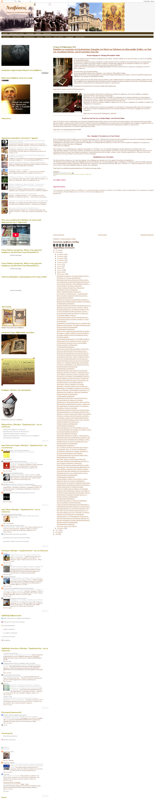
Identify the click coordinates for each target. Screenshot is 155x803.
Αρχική (5, 33)
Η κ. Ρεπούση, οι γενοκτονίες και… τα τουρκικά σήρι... (72, 294)
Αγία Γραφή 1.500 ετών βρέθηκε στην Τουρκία (70, 384)
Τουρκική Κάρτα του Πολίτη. (65, 297)
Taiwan (5, 725)
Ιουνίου (59, 266)
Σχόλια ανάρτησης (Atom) (68, 239)
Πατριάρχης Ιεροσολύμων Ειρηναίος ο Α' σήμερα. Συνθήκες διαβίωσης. (27, 162)
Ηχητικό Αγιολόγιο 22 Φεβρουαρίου (67, 475)
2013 (57, 250)
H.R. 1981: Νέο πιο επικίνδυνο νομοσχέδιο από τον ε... (73, 510)
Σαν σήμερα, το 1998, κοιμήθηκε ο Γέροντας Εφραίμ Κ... (73, 333)
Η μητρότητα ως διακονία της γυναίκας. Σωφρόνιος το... (73, 451)
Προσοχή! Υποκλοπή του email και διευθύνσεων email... (73, 465)
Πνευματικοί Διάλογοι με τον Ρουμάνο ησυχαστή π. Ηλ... (73, 309)
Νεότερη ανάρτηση (58, 235)
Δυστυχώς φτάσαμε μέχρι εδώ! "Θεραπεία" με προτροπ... (73, 512)
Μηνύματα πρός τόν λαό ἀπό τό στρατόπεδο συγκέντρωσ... (74, 483)
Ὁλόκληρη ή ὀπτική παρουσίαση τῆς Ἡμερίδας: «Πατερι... (73, 493)
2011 (57, 530)
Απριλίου (60, 270)
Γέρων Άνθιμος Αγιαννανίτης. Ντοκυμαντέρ (69, 463)
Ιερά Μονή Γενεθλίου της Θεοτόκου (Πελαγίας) (16, 541)
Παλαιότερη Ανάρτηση (147, 235)
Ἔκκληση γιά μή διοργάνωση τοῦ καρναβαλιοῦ (70, 514)
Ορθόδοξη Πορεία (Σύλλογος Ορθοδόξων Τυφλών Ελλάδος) (19, 663)
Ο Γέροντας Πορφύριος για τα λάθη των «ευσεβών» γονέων (74, 429)
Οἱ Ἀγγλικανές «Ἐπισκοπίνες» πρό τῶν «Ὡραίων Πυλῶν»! (24, 148)
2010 (57, 532)
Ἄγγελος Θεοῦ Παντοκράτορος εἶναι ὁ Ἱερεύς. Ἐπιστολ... (73, 420)
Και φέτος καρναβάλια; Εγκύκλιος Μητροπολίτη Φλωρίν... (73, 520)
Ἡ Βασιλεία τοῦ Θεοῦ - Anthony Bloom (13, 527)
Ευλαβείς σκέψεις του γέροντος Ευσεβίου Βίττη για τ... (72, 441)
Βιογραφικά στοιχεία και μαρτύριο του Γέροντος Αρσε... (73, 280)
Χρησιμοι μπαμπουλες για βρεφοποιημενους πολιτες (17, 654)
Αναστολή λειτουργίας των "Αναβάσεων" (19, 169)
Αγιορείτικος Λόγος (8, 751)
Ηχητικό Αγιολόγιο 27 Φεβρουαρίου (67, 345)
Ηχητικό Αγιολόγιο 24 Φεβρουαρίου (67, 424)
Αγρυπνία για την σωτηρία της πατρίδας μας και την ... (72, 495)
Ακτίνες (5, 553)
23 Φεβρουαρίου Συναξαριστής (66, 445)
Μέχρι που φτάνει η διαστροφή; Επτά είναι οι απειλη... (72, 295)
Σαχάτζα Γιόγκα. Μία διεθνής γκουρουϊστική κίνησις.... (72, 398)
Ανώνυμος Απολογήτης (9, 739)
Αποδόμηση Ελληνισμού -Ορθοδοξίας (66, 174)
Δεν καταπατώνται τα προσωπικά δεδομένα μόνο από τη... (73, 282)
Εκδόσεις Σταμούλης (8, 629)
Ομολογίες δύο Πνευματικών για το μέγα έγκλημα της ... (73, 353)
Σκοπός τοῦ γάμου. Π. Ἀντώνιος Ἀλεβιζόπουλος (70, 481)
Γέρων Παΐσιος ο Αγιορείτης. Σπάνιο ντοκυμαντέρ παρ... (73, 374)
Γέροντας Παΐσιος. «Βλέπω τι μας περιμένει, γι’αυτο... (72, 479)
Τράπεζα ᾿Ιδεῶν (7, 696)
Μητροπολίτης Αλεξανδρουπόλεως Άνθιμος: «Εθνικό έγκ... (74, 404)
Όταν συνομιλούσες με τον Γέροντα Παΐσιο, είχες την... (73, 428)
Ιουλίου (59, 264)
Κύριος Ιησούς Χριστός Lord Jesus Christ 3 (15, 598)
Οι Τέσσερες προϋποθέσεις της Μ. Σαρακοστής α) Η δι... (73, 364)
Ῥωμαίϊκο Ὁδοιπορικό (9, 576)
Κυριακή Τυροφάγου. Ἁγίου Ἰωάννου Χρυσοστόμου (72, 370)
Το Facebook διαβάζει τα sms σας (66, 315)
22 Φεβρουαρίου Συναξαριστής (66, 477)
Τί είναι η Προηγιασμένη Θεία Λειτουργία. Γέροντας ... (72, 311)
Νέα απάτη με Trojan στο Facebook (67, 408)
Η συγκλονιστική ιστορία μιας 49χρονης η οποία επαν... (73, 313)
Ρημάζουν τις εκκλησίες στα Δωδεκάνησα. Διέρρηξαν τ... (73, 299)
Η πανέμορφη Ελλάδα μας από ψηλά (67, 431)
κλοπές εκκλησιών (80, 174)
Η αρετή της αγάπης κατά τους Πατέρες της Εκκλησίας (72, 489)
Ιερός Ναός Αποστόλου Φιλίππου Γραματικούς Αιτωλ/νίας (19, 492)
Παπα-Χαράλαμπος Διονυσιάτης (66, 457)
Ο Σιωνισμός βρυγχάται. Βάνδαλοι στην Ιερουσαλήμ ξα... (73, 471)
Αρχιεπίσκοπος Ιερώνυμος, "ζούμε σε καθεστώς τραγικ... (73, 357)
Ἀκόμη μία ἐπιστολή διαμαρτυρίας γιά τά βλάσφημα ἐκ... (73, 504)
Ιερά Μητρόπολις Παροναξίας (11, 437)
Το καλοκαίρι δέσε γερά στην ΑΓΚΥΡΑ (13, 676)
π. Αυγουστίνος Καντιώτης (10, 653)
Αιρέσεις (38, 33)
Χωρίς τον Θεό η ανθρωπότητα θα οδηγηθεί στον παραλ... (73, 331)
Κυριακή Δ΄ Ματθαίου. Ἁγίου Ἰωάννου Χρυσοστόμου (23, 193)
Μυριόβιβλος (6, 640)
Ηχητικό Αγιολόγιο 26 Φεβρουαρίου (67, 366)
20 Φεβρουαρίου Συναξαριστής (66, 524)
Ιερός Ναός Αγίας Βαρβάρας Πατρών (13, 473)
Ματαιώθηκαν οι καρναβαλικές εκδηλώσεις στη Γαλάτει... (73, 388)
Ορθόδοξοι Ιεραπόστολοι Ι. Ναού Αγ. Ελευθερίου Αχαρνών (19, 484)
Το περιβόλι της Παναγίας (10, 633)
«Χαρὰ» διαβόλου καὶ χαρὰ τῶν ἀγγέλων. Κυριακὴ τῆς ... (73, 378)
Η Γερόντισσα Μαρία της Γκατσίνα (67, 433)
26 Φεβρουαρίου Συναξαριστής (66, 368)
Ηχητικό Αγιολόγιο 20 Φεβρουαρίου (67, 522)
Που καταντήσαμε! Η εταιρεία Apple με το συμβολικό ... (73, 406)
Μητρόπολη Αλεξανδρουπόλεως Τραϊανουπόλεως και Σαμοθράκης (21, 435)
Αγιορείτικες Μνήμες (9, 762)
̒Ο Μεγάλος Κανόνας (63, 337)
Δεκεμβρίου (60, 254)
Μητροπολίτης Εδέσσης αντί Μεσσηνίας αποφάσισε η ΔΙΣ (73, 437)
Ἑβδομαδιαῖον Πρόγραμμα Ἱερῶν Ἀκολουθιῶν (22, 452)
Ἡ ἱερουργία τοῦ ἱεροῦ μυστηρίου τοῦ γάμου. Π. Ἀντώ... (73, 319)
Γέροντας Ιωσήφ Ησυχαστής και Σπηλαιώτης (69, 453)
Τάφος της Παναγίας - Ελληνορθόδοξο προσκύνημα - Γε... (73, 390)
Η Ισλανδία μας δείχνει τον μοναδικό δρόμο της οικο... (72, 473)
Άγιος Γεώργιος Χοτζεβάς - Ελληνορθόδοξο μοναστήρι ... (73, 284)
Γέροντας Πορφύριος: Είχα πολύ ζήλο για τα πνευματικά (73, 361)
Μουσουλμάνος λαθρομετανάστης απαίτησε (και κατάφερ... (74, 301)
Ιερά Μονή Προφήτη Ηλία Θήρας (12, 514)
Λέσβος (87, 174)
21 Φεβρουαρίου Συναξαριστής (66, 498)
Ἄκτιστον (5, 683)
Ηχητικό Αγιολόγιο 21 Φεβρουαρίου (67, 496)
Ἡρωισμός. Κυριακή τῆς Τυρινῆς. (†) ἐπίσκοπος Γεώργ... (73, 372)
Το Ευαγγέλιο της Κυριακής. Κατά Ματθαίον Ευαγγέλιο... (73, 376)
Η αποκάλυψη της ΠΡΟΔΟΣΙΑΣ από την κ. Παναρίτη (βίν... (74, 323)
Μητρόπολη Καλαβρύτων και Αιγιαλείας (14, 429)
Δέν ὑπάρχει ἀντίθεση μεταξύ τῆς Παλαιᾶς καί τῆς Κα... (72, 335)
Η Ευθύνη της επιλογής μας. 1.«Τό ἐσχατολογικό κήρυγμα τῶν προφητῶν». (28, 177)
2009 (57, 534)
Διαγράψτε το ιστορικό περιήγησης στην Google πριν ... (73, 386)
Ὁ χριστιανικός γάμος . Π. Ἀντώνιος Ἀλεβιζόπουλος (72, 449)
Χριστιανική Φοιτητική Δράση (11, 675)
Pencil (54, 175)
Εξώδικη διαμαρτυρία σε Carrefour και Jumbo (70, 487)
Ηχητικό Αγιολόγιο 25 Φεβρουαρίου (67, 394)
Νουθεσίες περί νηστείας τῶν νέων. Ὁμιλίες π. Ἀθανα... (73, 307)
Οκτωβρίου (60, 258)
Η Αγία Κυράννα (61, 321)
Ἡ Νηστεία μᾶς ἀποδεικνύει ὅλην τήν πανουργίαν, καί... (73, 380)
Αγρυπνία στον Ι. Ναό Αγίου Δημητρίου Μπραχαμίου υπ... (73, 467)
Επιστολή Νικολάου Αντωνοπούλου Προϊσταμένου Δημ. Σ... (74, 305)
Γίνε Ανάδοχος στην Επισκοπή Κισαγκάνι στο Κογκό (17, 485)
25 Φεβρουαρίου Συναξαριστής (66, 396)
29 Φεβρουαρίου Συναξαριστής (66, 303)
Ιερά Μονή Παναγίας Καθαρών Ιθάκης (13, 525)
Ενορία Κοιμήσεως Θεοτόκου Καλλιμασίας (15, 461)
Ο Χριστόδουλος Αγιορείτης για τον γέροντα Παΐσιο (72, 343)
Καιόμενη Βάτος (7, 565)
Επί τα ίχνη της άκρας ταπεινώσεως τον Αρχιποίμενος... (72, 359)
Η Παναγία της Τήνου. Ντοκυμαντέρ (67, 290)
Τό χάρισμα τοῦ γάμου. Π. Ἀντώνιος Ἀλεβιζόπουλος (72, 500)
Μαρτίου (59, 272)
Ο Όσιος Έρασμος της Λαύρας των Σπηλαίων (70, 400)
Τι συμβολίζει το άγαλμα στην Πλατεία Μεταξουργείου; (73, 418)
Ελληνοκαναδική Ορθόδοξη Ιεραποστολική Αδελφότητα (18, 588)
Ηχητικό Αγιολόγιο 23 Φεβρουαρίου (67, 443)
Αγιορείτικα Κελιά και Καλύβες (11, 782)
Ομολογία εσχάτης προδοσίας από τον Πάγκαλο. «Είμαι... (73, 439)
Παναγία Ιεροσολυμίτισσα (10, 736)
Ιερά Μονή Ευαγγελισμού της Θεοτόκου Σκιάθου (16, 537)
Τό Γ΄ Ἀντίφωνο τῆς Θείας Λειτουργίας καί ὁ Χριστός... (73, 447)
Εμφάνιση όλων (45, 440)
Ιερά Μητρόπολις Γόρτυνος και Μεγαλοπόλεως (16, 431)
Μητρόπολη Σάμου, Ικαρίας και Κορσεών (14, 433)
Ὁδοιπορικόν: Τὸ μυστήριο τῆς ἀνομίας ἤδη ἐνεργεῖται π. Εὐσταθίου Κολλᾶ (28, 201)
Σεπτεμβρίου (61, 260)
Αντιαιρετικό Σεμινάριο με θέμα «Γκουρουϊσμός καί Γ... (73, 317)
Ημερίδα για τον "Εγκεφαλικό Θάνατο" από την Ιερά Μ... (73, 402)
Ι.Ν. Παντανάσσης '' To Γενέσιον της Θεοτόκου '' (16, 450)
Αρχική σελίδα (102, 235)
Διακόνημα (6, 774)
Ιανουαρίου (60, 528)
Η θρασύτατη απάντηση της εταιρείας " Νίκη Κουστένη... (73, 435)
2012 (57, 252)
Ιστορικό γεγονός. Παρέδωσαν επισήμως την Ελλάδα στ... (73, 491)
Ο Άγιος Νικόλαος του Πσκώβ (11, 775)
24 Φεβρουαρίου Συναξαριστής (66, 426)
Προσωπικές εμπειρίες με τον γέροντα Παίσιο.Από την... (73, 276)
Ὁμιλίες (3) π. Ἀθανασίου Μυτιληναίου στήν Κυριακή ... (73, 362)
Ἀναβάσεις (16, 7)
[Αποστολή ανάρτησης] (72, 173)
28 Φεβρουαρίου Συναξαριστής (66, 329)
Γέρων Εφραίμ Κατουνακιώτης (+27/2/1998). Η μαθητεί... (73, 339)
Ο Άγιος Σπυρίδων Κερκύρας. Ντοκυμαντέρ (69, 286)
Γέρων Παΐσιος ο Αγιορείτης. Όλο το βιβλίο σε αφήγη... (73, 469)
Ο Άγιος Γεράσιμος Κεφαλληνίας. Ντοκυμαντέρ (70, 288)
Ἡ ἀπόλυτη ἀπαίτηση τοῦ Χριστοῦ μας (68, 422)
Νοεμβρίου (60, 256)
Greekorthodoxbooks (9, 625)
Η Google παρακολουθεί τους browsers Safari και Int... (72, 455)
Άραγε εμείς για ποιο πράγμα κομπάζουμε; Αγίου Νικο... (73, 349)
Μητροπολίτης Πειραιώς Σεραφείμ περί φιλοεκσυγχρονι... (73, 410)
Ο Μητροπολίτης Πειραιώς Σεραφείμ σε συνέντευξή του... (73, 506)
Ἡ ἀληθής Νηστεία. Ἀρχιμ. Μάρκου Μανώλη (70, 382)
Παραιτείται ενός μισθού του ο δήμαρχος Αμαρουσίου (72, 392)
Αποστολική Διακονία (9, 636)
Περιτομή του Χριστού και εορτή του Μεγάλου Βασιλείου (24, 208)
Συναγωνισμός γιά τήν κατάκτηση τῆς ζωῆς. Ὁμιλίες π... (73, 341)
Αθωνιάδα (6, 791)
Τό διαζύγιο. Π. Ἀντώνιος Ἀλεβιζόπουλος (69, 278)
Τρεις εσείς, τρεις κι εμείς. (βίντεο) (67, 526)
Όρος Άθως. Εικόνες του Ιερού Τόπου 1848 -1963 (71, 459)
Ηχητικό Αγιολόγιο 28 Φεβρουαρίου (67, 327)
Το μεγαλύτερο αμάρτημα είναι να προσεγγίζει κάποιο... (73, 355)
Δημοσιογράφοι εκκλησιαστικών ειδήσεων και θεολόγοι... (73, 485)
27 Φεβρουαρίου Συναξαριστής (66, 347)
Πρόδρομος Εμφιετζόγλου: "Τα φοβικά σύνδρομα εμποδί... (74, 325)
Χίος (90, 174)
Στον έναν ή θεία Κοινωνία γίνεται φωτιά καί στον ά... (72, 351)
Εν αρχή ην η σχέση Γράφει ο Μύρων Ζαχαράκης (23, 474)
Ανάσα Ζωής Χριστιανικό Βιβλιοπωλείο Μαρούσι (16, 618)
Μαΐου (59, 268)
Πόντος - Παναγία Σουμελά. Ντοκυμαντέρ (69, 292)
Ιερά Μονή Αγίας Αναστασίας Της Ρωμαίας (15, 534)
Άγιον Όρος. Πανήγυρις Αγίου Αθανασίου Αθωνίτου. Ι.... (73, 461)
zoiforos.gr (56, 171)
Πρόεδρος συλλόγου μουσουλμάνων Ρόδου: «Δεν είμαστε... (74, 414)
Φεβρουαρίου (61, 274)
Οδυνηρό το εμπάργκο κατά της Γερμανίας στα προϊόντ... (73, 416)
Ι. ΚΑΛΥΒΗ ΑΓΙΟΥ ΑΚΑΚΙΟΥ (11, 784)
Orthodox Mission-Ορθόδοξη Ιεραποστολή (14, 715)
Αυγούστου (60, 262)
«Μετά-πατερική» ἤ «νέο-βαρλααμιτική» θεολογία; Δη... (73, 516)
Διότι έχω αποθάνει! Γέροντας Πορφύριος (69, 502)
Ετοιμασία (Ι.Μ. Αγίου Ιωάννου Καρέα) (14, 622)
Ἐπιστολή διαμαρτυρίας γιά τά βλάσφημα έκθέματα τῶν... (73, 518)
